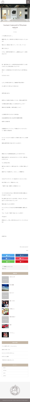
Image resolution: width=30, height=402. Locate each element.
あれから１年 (12, 276)
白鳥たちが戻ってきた (6, 349)
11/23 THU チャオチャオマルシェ (8, 353)
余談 (10, 324)
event (4, 367)
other (5, 268)
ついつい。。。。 (12, 332)
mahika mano (10, 266)
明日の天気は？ (12, 316)
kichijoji (4, 370)
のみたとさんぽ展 (5, 356)
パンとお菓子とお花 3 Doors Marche (9, 346)
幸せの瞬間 (12, 284)
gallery (4, 375)
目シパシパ (12, 292)
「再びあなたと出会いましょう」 (8, 360)
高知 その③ (12, 300)
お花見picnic (12, 308)
